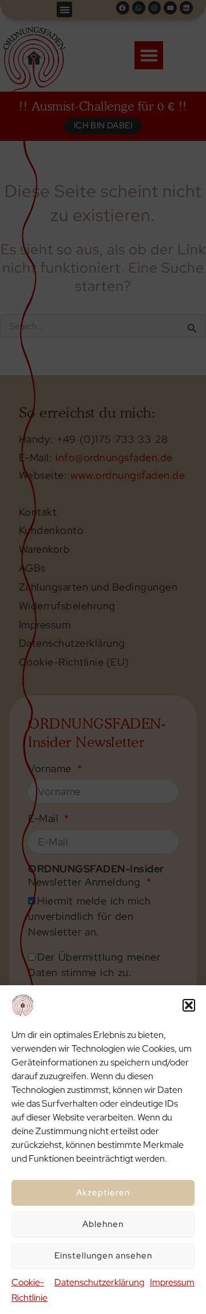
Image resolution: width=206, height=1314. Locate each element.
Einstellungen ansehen (103, 1255)
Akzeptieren (103, 1192)
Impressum (172, 1282)
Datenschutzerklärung (99, 1282)
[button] (189, 1005)
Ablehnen (103, 1224)
